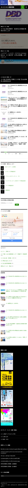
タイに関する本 (4, 436)
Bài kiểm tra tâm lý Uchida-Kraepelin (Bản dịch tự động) (14, 449)
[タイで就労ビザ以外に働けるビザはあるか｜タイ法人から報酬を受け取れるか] (3, 298)
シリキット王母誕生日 (10, 171)
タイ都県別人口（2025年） (15, 112)
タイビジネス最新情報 (7, 7)
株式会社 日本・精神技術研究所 (17, 484)
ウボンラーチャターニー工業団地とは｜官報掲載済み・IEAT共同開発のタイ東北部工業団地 (17, 99)
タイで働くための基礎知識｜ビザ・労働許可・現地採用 (14, 254)
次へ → (21, 153)
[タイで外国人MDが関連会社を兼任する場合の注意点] (3, 332)
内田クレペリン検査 (6, 484)
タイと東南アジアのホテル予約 (8, 434)
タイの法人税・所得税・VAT (6, 77)
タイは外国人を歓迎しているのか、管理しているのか (16, 338)
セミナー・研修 (4, 251)
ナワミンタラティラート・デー (13, 176)
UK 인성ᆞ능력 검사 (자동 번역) (8, 455)
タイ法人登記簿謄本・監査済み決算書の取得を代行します (16, 324)
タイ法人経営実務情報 (6, 263)
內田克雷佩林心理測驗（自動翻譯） (9, 463)
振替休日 (8, 190)
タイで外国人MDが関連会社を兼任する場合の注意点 (16, 331)
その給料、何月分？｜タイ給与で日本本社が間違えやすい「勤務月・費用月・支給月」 (17, 144)
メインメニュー (26, 7)
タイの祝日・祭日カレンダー (7, 164)
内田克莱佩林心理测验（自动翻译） (9, 466)
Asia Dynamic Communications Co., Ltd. (18, 482)
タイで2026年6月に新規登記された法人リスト (16, 283)
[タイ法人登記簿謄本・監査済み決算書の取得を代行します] (3, 325)
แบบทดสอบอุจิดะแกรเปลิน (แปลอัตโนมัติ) (10, 458)
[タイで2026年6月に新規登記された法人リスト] (3, 285)
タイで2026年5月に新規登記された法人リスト (16, 310)
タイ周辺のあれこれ (5, 260)
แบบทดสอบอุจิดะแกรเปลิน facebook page (10, 461)
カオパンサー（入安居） (10, 166)
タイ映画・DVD (4, 439)
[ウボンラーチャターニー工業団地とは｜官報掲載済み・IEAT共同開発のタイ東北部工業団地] (3, 292)
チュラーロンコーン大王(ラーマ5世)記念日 (16, 180)
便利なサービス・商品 (5, 26)
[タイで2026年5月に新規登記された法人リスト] (3, 312)
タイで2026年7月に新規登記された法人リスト (16, 277)
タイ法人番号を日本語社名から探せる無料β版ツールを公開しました (17, 125)
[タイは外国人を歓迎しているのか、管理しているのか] (3, 339)
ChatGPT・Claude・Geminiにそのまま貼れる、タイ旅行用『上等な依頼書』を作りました (13, 55)
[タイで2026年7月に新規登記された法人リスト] (3, 278)
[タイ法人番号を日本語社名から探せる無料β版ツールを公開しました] (3, 319)
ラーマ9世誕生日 (9, 185)
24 (16, 153)
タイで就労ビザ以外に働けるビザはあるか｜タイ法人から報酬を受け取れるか (17, 106)
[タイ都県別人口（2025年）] (3, 305)
